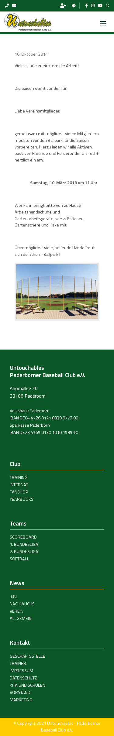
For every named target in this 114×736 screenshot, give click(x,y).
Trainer (18, 663)
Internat (19, 484)
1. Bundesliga (24, 544)
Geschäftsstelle (27, 656)
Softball (19, 558)
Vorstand (20, 692)
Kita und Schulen (27, 685)
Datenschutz (23, 678)
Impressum (21, 670)
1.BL (14, 596)
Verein (16, 611)
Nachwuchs (22, 604)
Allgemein (21, 618)
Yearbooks (21, 499)
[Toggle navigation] (103, 21)
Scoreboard (23, 537)
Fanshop (19, 492)
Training (18, 477)
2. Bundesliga (24, 551)
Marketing (21, 699)
